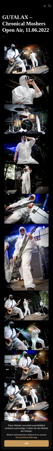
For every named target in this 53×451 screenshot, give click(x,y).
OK (26, 443)
